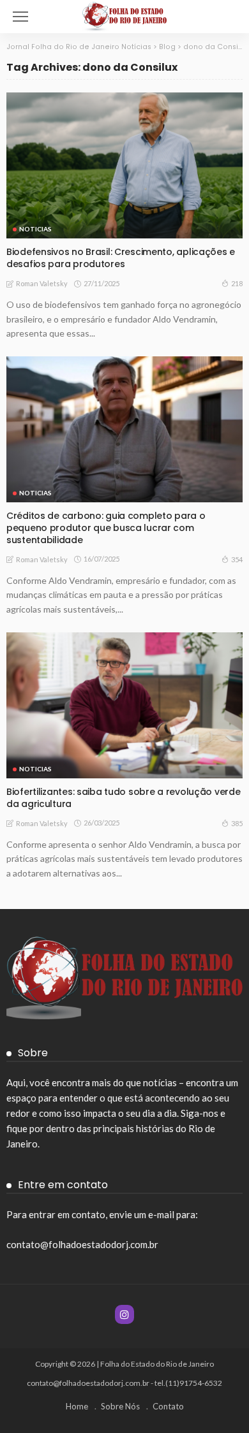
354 (237, 559)
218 (237, 283)
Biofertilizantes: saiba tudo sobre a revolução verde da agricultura (123, 797)
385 (237, 823)
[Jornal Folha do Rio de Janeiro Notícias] (124, 15)
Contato (168, 1406)
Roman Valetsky (42, 283)
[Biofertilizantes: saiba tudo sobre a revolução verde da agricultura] (124, 705)
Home (77, 1406)
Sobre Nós (120, 1406)
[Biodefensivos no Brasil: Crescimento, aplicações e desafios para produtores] (124, 165)
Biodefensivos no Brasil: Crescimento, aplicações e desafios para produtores (120, 257)
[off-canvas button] (20, 16)
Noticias (35, 229)
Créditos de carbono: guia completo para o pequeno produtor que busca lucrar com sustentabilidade (106, 527)
